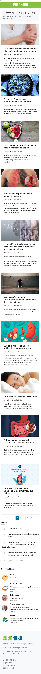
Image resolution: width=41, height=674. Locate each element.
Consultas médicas (17, 604)
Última (33, 518)
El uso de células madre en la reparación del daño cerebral (17, 100)
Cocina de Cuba (16, 584)
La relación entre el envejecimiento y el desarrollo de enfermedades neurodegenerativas (20, 246)
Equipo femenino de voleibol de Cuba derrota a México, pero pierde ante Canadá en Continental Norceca (20, 544)
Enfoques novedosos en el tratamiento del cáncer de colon (19, 441)
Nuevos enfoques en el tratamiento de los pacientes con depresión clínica (20, 299)
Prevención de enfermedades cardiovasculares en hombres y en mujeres (24, 608)
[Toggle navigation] (38, 5)
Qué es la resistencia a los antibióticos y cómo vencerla (17, 347)
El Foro (13, 575)
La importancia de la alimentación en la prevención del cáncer (20, 146)
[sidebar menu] (2, 5)
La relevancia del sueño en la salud (20, 396)
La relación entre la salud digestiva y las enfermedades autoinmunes (20, 49)
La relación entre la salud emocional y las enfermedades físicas (18, 491)
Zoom (12, 615)
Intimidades (14, 595)
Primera (8, 518)
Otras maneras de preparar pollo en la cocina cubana (25, 588)
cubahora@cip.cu (11, 665)
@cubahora (8, 663)
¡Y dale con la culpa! (14, 528)
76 (27, 518)
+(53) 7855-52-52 (10, 660)
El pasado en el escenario (16, 561)
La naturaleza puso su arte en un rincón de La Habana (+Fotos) (24, 619)
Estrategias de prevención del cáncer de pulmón (18, 194)
